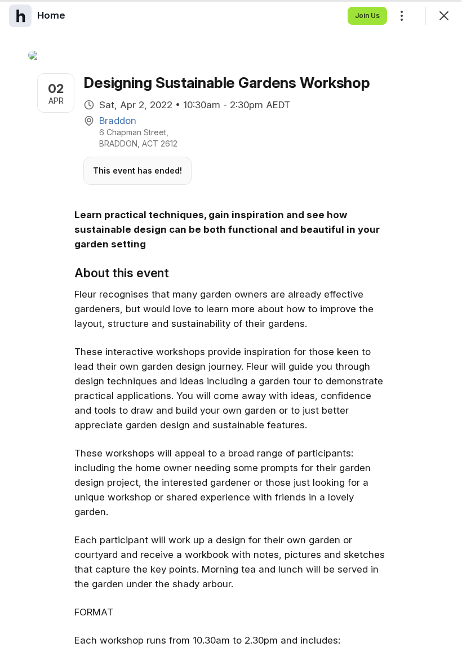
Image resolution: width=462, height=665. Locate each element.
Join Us (367, 15)
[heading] (51, 15)
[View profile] (20, 16)
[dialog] (231, 332)
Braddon (117, 120)
